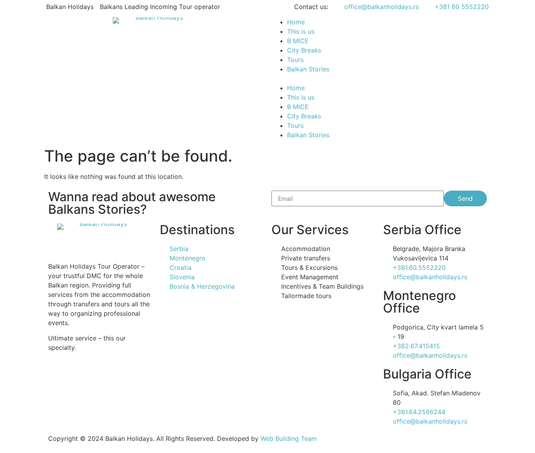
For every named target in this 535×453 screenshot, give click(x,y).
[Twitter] (101, 375)
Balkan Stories (308, 69)
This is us (300, 31)
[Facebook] (79, 375)
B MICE (298, 41)
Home (296, 22)
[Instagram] (58, 375)
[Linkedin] (122, 375)
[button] (379, 78)
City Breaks (304, 50)
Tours (295, 60)
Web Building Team (288, 438)
